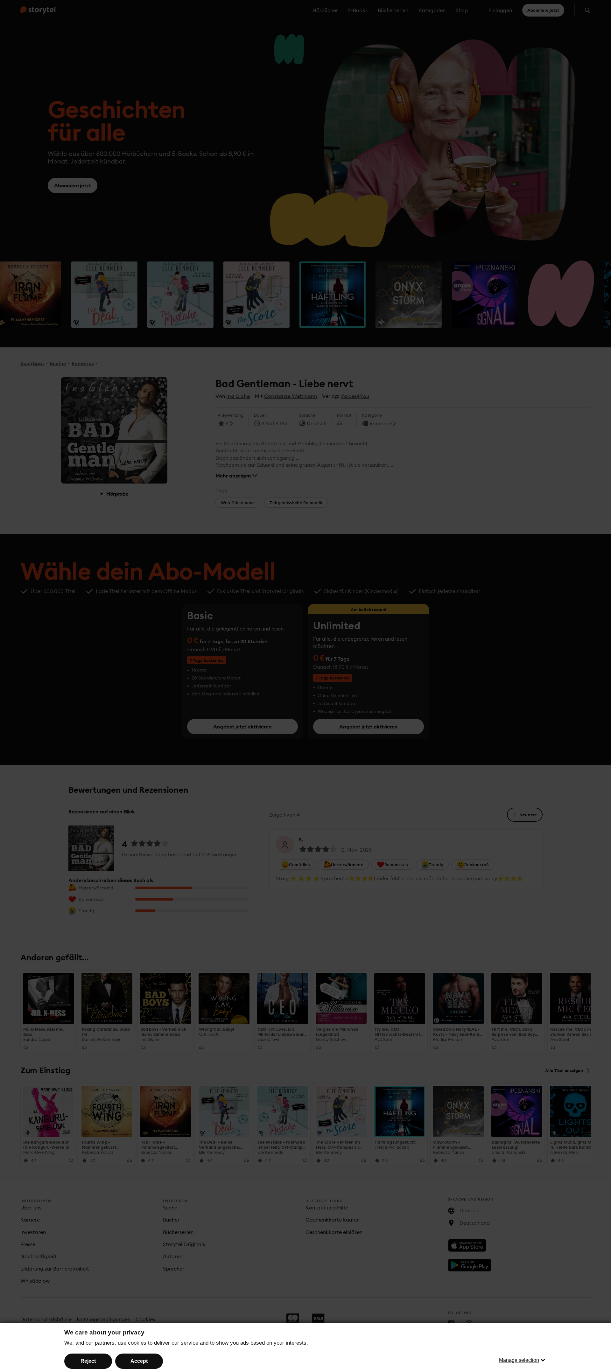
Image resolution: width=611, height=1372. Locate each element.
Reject (88, 1361)
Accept (139, 1361)
